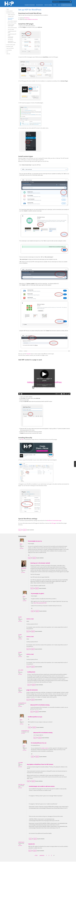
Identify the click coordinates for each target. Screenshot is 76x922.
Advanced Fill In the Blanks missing (39, 705)
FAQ (7, 52)
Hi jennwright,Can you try (35, 541)
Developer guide (9, 46)
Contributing (9, 50)
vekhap (20, 688)
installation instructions (32, 19)
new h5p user (21, 784)
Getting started (9, 11)
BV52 (21, 544)
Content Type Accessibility (10, 37)
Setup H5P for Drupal (12, 22)
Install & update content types (11, 25)
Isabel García (21, 842)
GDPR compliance (11, 14)
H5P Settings (10, 39)
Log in (59, 4)
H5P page (53, 523)
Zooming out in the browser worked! (40, 563)
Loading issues (31, 672)
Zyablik (20, 617)
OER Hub (8, 53)
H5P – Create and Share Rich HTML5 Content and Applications (9, 3)
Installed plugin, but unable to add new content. (42, 786)
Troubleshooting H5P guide (12, 32)
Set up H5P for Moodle (12, 21)
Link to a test (30, 619)
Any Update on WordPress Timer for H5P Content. (40, 764)
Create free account (66, 4)
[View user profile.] (22, 542)
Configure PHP (11, 16)
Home (7, 9)
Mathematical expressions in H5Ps (12, 42)
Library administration (12, 27)
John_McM (20, 670)
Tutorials (28, 353)
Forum (54, 4)
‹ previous (41, 855)
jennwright (23, 568)
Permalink (21, 548)
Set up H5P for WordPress (11, 19)
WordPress (26, 18)
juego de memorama (32, 690)
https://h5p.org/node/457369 (39, 603)
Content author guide (10, 44)
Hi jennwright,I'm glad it (37, 593)
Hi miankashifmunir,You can (38, 743)
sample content (44, 748)
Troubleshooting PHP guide (12, 34)
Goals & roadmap (48, 4)
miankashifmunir (22, 703)
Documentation (39, 4)
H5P (22, 439)
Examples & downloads (30, 4)
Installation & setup (10, 12)
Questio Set (31, 844)
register (24, 529)
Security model (11, 29)
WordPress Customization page (54, 520)
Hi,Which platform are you (35, 716)
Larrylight (20, 762)
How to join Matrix (10, 48)
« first (36, 855)
